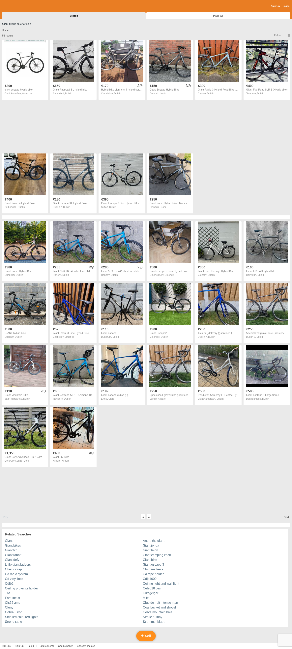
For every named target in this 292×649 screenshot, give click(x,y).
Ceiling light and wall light (161, 583)
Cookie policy (65, 646)
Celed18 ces (152, 588)
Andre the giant (153, 540)
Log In (286, 6)
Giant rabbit (13, 555)
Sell (147, 636)
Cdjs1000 (150, 579)
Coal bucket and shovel (159, 607)
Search (74, 15)
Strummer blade (154, 621)
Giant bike (150, 559)
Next (286, 517)
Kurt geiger (150, 593)
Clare (111, 398)
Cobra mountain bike (157, 612)
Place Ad (218, 15)
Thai (8, 593)
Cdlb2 (9, 583)
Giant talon (150, 550)
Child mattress (153, 569)
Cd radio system (16, 574)
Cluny (9, 607)
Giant (9, 540)
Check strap (13, 569)
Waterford (27, 93)
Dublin (68, 93)
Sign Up (275, 6)
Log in (31, 646)
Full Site (6, 646)
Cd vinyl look (14, 579)
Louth (163, 93)
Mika (146, 598)
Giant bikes (13, 545)
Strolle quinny (152, 617)
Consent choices (86, 646)
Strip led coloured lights (21, 617)
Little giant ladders (18, 564)
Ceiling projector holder (21, 588)
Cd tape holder (153, 574)
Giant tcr (11, 550)
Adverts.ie (17, 6)
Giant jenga (151, 545)
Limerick (169, 275)
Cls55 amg (12, 602)
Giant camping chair (157, 555)
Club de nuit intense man (160, 602)
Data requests (46, 646)
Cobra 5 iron (13, 612)
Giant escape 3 (153, 564)
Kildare (162, 398)
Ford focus (12, 598)
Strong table (13, 621)
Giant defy (12, 559)
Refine (277, 35)
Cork (163, 207)
